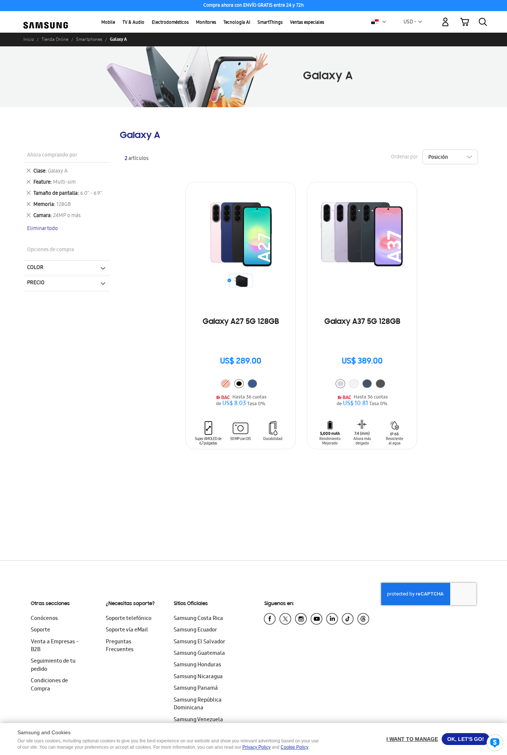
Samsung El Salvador (199, 642)
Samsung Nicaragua (198, 677)
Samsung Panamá (196, 688)
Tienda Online (55, 39)
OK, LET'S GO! (465, 739)
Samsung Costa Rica (198, 618)
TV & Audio (133, 22)
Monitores (206, 22)
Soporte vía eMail (127, 630)
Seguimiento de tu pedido (53, 665)
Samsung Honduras (197, 665)
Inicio (28, 39)
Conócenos (44, 618)
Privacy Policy (256, 747)
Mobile (108, 22)
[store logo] (45, 18)
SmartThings (270, 22)
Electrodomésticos (170, 22)
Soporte (40, 630)
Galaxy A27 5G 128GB (241, 322)
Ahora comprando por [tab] (52, 155)
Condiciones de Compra (49, 685)
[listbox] (241, 384)
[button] (384, 22)
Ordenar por (404, 157)
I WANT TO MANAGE (412, 739)
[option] (239, 383)
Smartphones (89, 39)
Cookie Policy (294, 747)
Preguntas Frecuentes (120, 646)
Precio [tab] (36, 283)
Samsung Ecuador (195, 630)
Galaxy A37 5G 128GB (362, 322)
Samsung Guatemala (199, 653)
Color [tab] (35, 268)
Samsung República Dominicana (198, 704)
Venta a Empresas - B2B (54, 646)
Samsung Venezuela (198, 720)
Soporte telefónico (128, 618)
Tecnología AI (236, 22)
